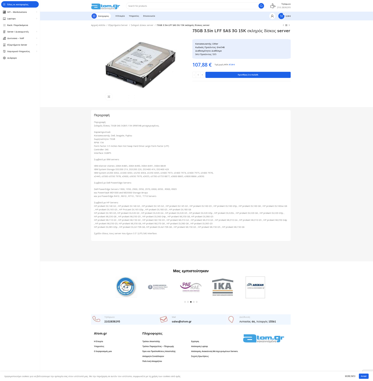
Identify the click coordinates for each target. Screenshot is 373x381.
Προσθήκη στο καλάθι (248, 74)
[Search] (261, 6)
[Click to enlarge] (108, 96)
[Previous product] (283, 25)
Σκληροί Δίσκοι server (142, 25)
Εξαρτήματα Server (118, 25)
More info (350, 376)
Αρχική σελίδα (98, 25)
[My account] (272, 16)
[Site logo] (105, 5)
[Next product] (289, 25)
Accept (364, 376)
